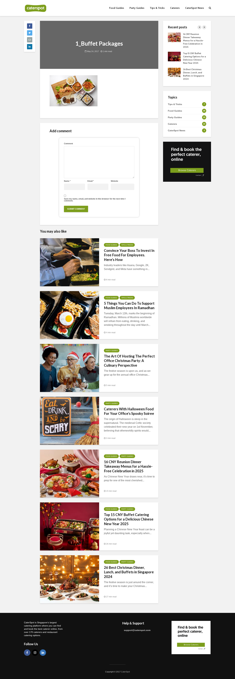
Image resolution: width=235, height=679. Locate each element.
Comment (68, 144)
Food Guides (116, 7)
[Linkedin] (43, 652)
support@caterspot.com (137, 630)
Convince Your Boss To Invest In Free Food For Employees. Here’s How (129, 255)
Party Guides (136, 7)
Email (90, 181)
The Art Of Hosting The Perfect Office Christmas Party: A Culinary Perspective (129, 361)
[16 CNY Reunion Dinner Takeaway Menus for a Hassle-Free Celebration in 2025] (69, 473)
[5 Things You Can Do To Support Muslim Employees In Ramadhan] (69, 314)
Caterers (175, 7)
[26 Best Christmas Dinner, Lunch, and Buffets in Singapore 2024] (69, 579)
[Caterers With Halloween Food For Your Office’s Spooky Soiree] (69, 420)
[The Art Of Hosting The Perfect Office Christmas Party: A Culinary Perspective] (69, 367)
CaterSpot (125, 672)
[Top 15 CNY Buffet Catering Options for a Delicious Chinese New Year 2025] (69, 526)
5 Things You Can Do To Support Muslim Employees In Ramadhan (129, 305)
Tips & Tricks (157, 7)
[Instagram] (35, 652)
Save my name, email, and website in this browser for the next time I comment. (94, 200)
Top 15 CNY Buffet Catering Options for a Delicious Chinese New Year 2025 (128, 519)
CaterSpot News (194, 7)
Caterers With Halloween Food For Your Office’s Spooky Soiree (129, 411)
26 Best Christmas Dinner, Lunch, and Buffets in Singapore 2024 (129, 572)
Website (114, 181)
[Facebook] (27, 652)
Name (67, 181)
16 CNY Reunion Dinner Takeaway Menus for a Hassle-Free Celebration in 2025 (128, 466)
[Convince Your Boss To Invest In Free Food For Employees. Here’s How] (69, 262)
